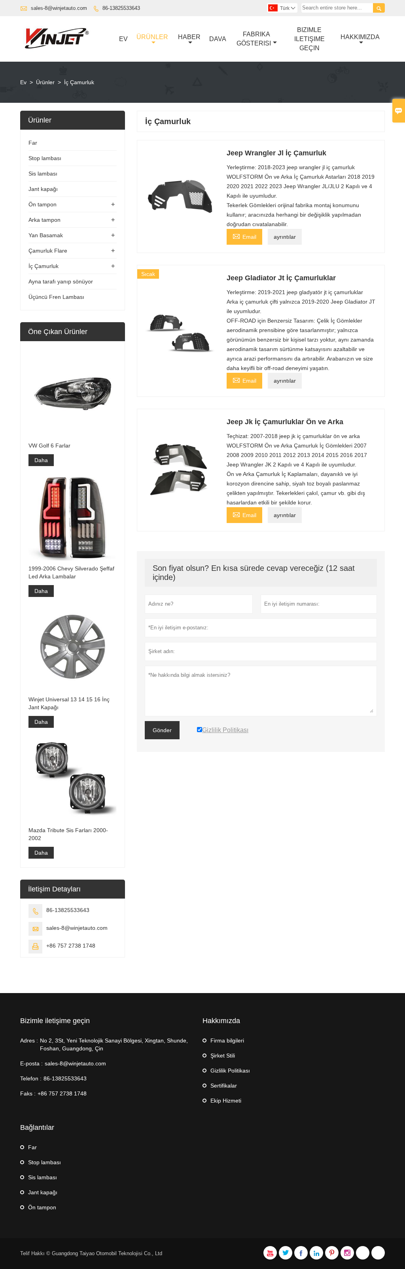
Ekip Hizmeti (225, 1100)
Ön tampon (42, 204)
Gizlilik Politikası (230, 1070)
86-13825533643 (121, 8)
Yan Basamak (45, 235)
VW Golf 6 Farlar (49, 445)
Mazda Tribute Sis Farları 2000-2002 (68, 834)
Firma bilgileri (227, 1040)
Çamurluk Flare (47, 250)
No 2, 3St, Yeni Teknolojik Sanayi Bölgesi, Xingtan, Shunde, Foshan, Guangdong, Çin (114, 1044)
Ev (123, 39)
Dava (217, 39)
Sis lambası (42, 173)
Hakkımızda (360, 37)
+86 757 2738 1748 (70, 945)
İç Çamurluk (43, 266)
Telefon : (31, 1078)
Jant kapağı (43, 189)
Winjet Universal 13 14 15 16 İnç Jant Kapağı (69, 703)
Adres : (29, 1040)
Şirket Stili (222, 1055)
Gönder (162, 730)
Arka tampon (44, 220)
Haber (189, 37)
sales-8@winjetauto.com (59, 8)
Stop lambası (44, 158)
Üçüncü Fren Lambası (56, 297)
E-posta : (31, 1063)
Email (244, 236)
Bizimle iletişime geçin (55, 1021)
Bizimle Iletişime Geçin (309, 38)
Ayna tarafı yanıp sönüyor (60, 281)
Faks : (28, 1093)
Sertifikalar (223, 1085)
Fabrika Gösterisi (254, 39)
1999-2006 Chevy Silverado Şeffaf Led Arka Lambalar (71, 572)
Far (32, 143)
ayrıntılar (285, 237)
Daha (41, 460)
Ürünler (152, 37)
